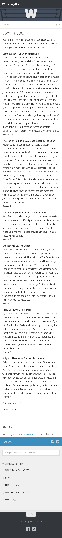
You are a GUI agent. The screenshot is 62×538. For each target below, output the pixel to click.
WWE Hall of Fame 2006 (17, 470)
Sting (7, 478)
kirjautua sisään (24, 434)
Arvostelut (9, 24)
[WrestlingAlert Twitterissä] (58, 441)
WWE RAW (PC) (12, 500)
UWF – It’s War (12, 485)
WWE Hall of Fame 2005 (17, 492)
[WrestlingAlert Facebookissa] (53, 441)
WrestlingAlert (11, 4)
